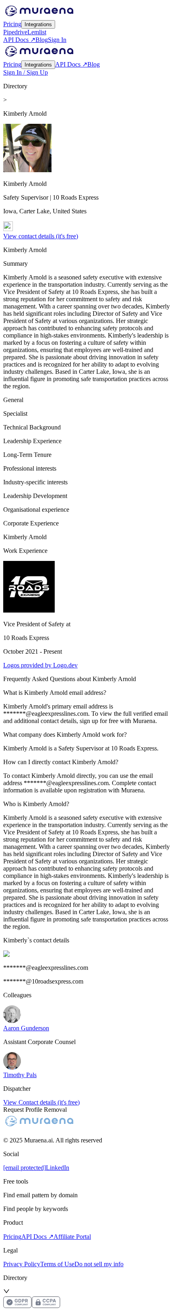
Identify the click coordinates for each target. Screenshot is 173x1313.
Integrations (38, 24)
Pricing (12, 24)
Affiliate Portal (72, 1236)
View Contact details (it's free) (41, 1102)
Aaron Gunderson (26, 1028)
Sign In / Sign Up (25, 72)
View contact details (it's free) (40, 236)
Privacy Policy (21, 1264)
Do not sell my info (99, 1264)
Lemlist (36, 32)
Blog (41, 39)
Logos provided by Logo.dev (40, 665)
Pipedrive (15, 32)
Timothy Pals (20, 1074)
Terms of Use (57, 1264)
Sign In (57, 39)
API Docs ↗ (19, 39)
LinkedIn (57, 1167)
